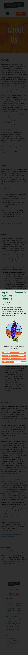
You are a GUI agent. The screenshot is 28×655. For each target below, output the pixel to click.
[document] (14, 327)
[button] (25, 291)
